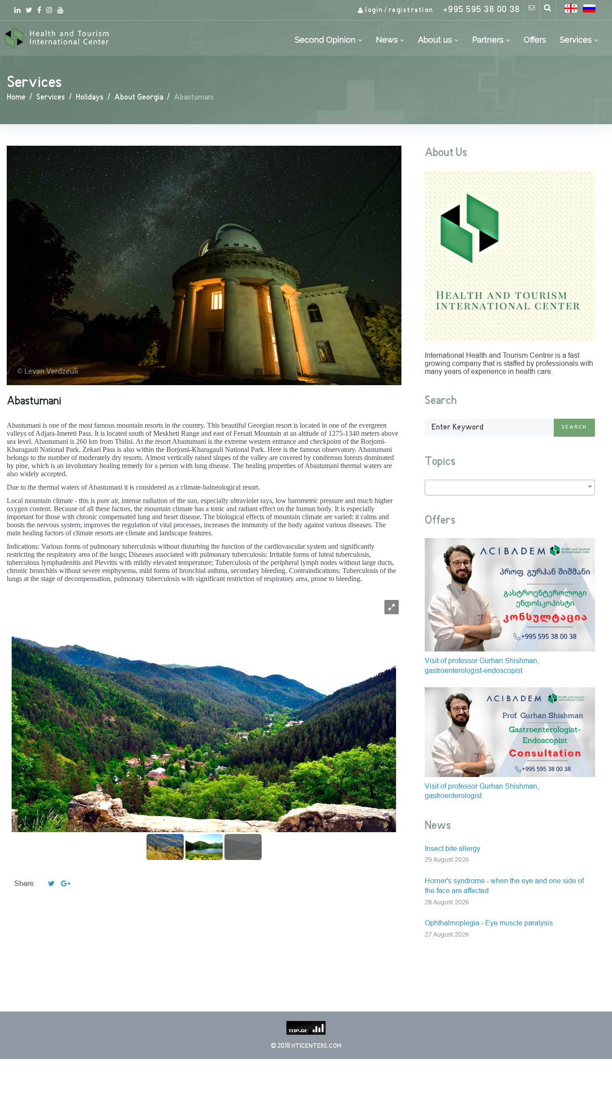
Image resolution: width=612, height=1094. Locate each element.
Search (574, 427)
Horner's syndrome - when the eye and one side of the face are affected (504, 885)
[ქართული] (571, 8)
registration (410, 10)
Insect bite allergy (452, 848)
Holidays (89, 97)
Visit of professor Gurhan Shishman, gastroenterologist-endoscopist (482, 665)
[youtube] (60, 9)
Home (16, 97)
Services (50, 97)
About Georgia (138, 97)
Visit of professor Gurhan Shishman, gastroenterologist (482, 791)
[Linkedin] (17, 9)
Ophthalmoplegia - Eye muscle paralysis (489, 923)
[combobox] (510, 487)
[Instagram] (49, 9)
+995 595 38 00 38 (481, 10)
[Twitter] (29, 9)
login (374, 10)
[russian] (589, 8)
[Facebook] (39, 9)
